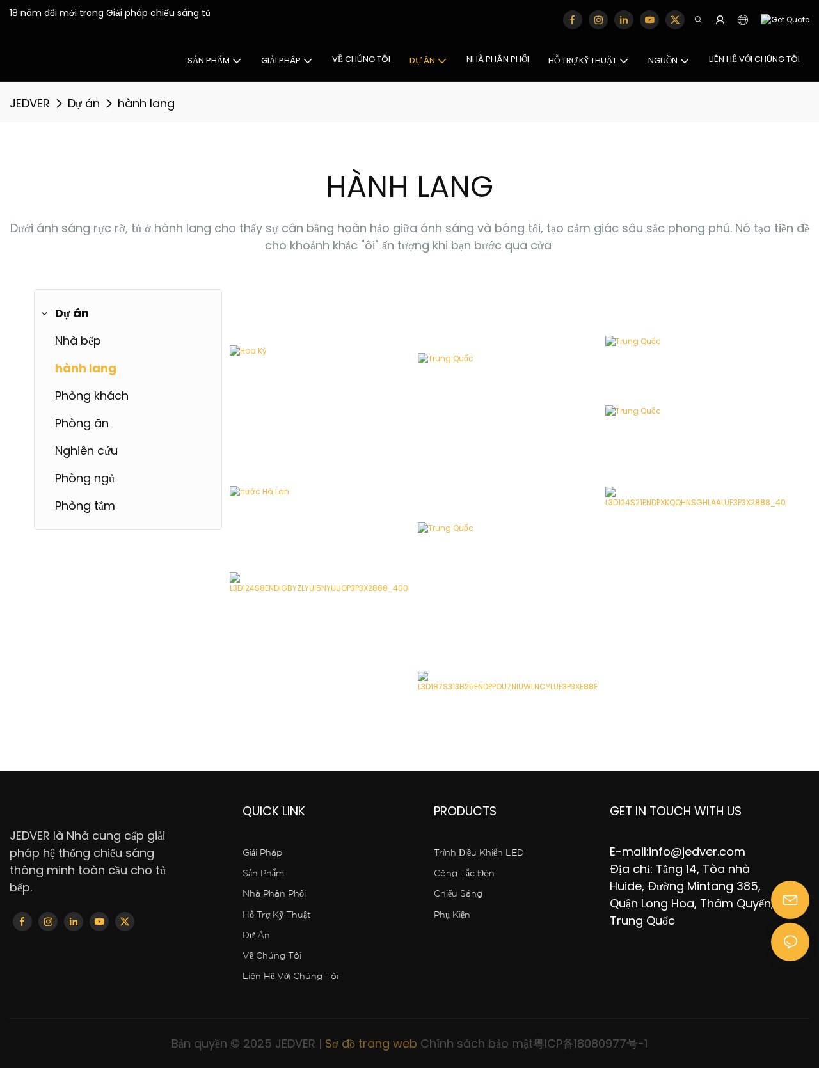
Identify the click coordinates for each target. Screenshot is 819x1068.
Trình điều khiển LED (479, 853)
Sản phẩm (263, 873)
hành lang (146, 103)
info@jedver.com (697, 852)
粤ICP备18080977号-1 (590, 1043)
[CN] (781, 20)
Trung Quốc (269, 567)
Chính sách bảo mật (476, 1043)
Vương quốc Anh (470, 705)
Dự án (84, 103)
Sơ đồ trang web (371, 1043)
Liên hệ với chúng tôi (290, 976)
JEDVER (30, 103)
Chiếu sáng (458, 894)
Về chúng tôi (272, 956)
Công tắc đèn (464, 873)
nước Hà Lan (270, 532)
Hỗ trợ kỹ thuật (277, 915)
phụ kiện (452, 915)
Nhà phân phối (274, 894)
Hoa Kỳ (256, 384)
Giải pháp (262, 853)
